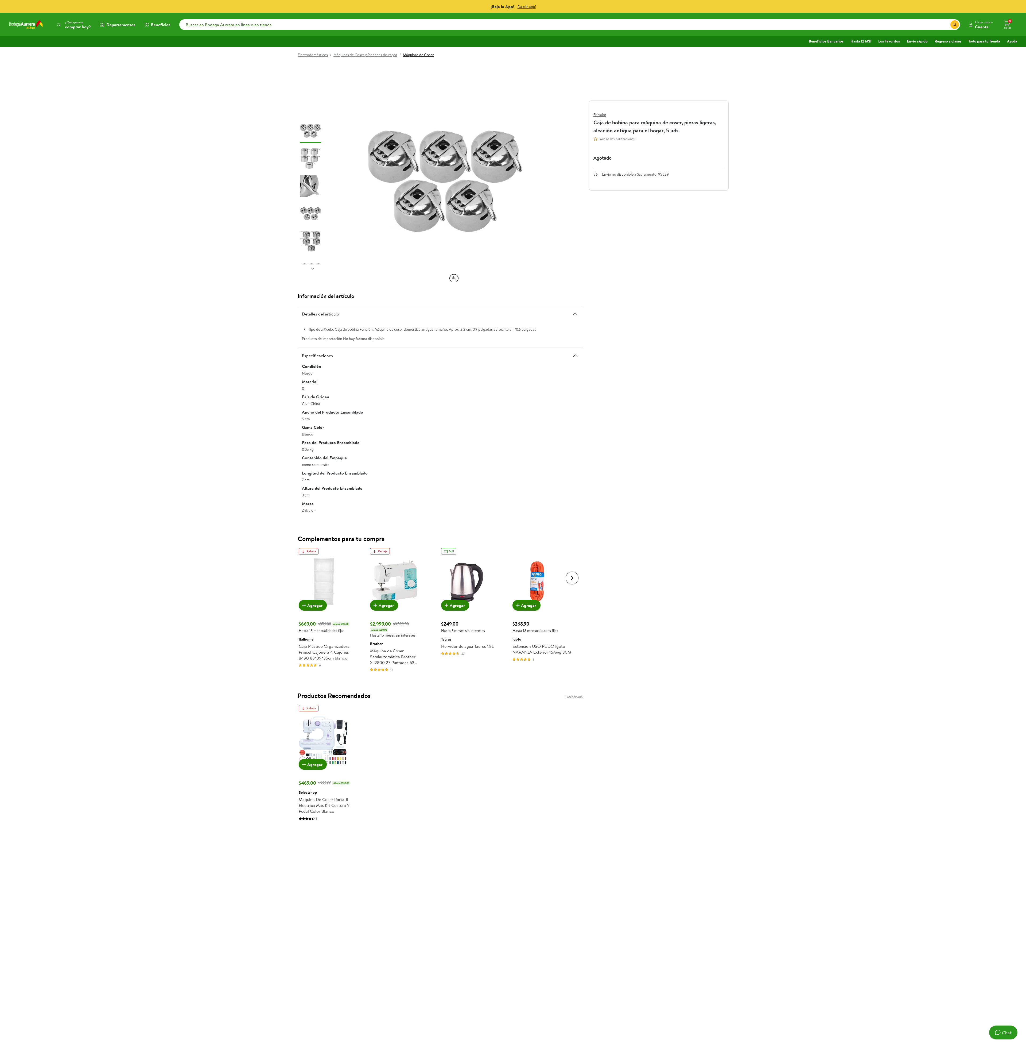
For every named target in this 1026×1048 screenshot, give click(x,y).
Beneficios (160, 25)
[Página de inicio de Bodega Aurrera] (26, 24)
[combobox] (569, 24)
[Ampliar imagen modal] (453, 278)
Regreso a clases (948, 41)
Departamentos (120, 25)
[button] (980, 24)
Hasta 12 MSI (860, 41)
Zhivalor (599, 114)
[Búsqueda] (954, 24)
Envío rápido (917, 41)
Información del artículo (326, 295)
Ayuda (1012, 41)
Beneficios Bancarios (826, 41)
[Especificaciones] (575, 355)
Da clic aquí (527, 6)
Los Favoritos (889, 41)
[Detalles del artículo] (575, 313)
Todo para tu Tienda (984, 41)
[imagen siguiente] (312, 268)
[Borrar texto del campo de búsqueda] (946, 24)
